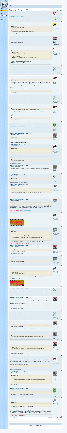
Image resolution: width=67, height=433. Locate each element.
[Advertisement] (4, 34)
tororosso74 (12, 166)
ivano (12, 185)
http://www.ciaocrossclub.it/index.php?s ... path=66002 (17, 16)
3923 (55, 179)
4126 (55, 129)
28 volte (58, 73)
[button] (51, 10)
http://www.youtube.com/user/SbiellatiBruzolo (26, 210)
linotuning (54, 216)
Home (3, 8)
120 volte (57, 252)
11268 (55, 42)
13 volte (57, 294)
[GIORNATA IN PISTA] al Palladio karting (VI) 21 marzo (20, 9)
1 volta (58, 219)
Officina (3, 13)
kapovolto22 (54, 51)
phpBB (33, 425)
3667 (55, 82)
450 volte (58, 44)
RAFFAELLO (54, 249)
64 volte (58, 190)
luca (53, 26)
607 (55, 170)
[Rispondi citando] (50, 12)
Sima (53, 70)
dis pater (12, 134)
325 (55, 17)
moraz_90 (12, 389)
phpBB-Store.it (37, 426)
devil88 (53, 202)
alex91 (53, 149)
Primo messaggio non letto (44, 10)
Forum (3, 10)
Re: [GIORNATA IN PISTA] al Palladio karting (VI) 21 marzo (20, 11)
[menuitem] (60, 5)
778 (55, 139)
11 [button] (60, 10)
